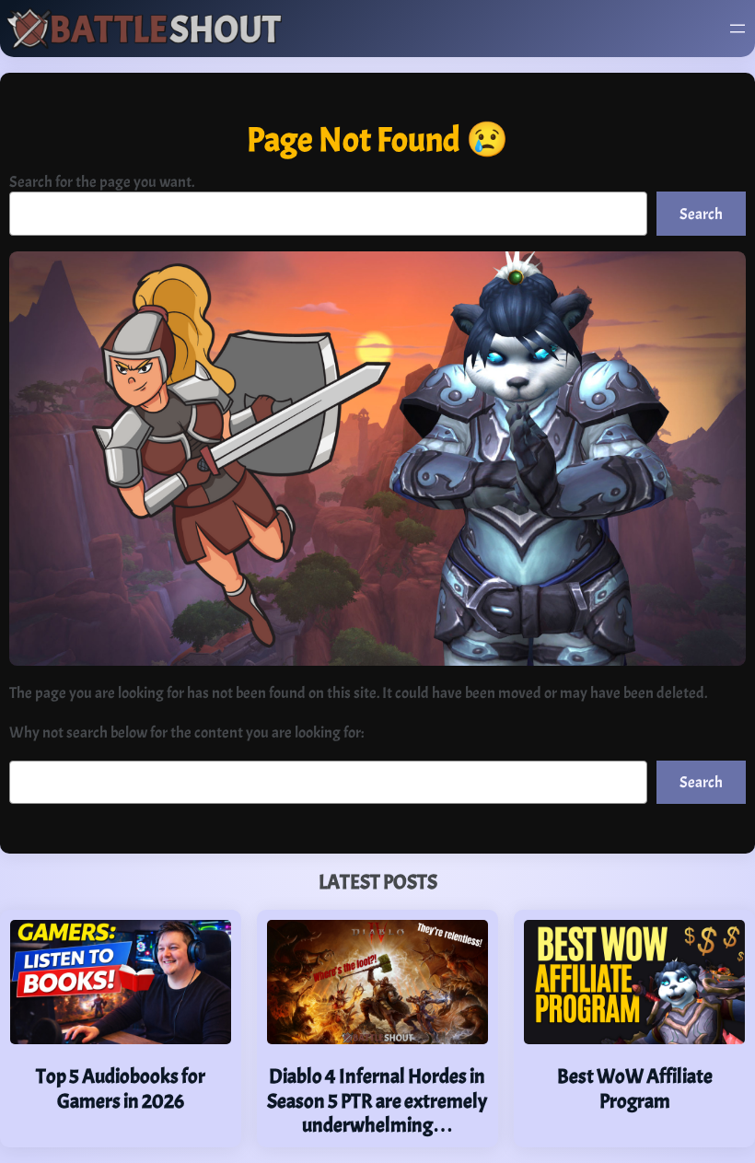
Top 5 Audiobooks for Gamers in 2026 (120, 1088)
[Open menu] (737, 28)
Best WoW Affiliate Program (635, 1088)
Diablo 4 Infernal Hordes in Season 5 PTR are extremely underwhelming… (377, 1100)
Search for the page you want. (101, 182)
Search (701, 214)
